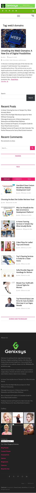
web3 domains (22, 60)
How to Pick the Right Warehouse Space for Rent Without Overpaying (15, 386)
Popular (7, 179)
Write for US (31, 483)
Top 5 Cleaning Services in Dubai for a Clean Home (24, 258)
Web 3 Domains (14, 60)
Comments (18, 179)
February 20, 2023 (26, 215)
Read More (14, 79)
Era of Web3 (6, 60)
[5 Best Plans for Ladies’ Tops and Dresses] (8, 242)
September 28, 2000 (12, 202)
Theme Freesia (17, 487)
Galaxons (4, 465)
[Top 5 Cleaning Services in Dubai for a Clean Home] (8, 256)
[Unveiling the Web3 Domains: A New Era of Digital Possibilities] (18, 38)
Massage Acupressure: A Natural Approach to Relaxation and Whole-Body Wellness (14, 391)
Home (23, 483)
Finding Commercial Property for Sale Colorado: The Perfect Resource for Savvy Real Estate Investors (17, 402)
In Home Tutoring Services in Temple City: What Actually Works (24, 224)
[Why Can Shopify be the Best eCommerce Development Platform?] (8, 208)
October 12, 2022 (26, 193)
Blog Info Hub (5, 469)
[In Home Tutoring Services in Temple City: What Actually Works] (8, 221)
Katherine (19, 229)
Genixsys (3, 487)
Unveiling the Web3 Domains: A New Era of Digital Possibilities (16, 52)
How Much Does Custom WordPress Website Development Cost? (25, 187)
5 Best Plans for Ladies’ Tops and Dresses (24, 243)
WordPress (25, 487)
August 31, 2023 (12, 57)
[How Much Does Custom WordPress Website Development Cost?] (8, 185)
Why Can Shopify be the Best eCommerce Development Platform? (25, 210)
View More (6, 82)
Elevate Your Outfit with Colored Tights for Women (24, 285)
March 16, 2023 (26, 263)
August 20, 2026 (28, 229)
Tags (29, 179)
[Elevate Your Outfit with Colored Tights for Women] (8, 283)
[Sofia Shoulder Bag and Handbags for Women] (8, 270)
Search (3, 93)
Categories (4, 439)
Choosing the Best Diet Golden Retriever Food (17, 199)
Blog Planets (4, 448)
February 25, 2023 (26, 247)
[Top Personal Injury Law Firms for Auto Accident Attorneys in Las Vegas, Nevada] (8, 299)
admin (4, 57)
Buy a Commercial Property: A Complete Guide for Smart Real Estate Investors (16, 396)
